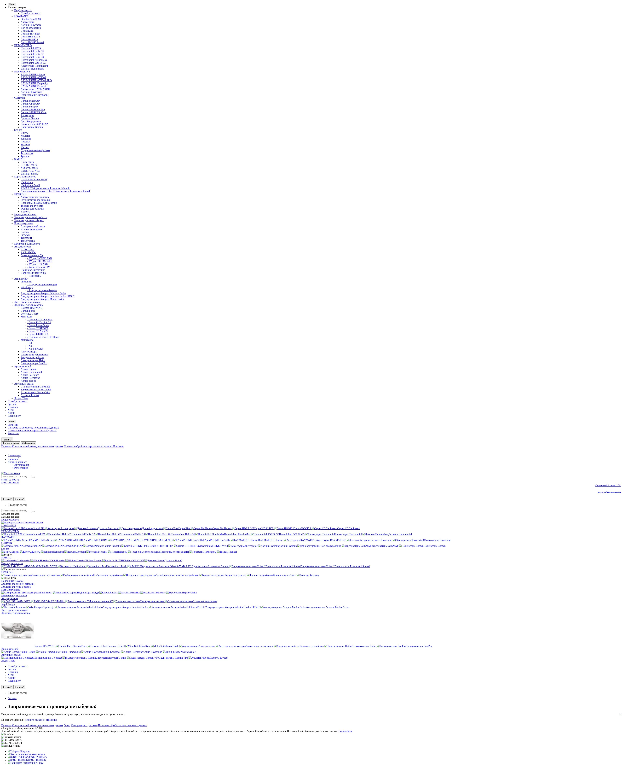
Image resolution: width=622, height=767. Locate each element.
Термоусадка (28, 240)
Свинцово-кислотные (33, 270)
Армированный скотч (33, 226)
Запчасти (26, 138)
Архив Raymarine (30, 377)
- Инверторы (34, 275)
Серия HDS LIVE (30, 36)
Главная (12, 698)
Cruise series (27, 162)
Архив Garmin (28, 369)
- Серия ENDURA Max (39, 319)
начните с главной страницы (41, 719)
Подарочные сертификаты (35, 150)
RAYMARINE (22, 71)
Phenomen (26, 281)
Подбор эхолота (23, 10)
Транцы (25, 156)
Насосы (25, 147)
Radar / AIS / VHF (30, 170)
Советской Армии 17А (608, 485)
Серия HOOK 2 (29, 39)
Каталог (10, 516)
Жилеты (25, 135)
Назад (12, 4)
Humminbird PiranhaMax (34, 60)
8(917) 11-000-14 (10, 482)
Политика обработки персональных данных (32, 430)
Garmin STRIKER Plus (33, 109)
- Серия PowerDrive (38, 325)
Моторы (25, 144)
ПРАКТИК (20, 194)
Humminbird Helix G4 (32, 57)
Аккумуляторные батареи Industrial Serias (43, 293)
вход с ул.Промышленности (609, 492)
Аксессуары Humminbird (34, 65)
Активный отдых (24, 383)
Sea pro (18, 130)
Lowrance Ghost (29, 313)
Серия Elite (27, 30)
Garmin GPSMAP (30, 103)
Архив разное (28, 380)
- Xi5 (30, 345)
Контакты (13, 433)
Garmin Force (28, 310)
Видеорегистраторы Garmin (36, 389)
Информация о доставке (84, 725)
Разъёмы (25, 235)
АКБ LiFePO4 (28, 252)
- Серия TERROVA (37, 328)
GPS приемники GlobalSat (35, 386)
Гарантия (13, 424)
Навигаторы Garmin (32, 127)
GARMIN (19, 97)
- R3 (29, 342)
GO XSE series (29, 165)
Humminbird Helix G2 (32, 51)
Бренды (12, 404)
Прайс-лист (14, 415)
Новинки (13, 407)
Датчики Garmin (30, 118)
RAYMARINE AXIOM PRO (36, 80)
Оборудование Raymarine (35, 95)
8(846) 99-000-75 (10, 479)
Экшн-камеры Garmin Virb (35, 392)
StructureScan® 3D (31, 19)
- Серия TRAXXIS (37, 331)
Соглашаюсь (345, 731)
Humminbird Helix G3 (32, 54)
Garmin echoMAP (30, 100)
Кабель (25, 232)
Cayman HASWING (31, 307)
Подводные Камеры (25, 214)
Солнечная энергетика (33, 272)
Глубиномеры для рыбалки (36, 200)
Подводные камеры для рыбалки (39, 202)
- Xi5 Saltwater (35, 348)
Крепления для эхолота (27, 243)
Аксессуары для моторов (34, 354)
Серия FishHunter (30, 33)
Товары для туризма (32, 205)
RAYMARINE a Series (33, 74)
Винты (24, 132)
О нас (67, 725)
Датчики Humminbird (32, 68)
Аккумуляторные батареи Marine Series (42, 299)
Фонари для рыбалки (32, 208)
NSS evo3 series (29, 167)
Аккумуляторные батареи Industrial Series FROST (48, 296)
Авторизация (21, 464)
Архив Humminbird (31, 372)
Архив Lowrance (30, 375)
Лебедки (25, 141)
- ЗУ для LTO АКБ (37, 264)
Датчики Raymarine (31, 92)
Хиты (11, 410)
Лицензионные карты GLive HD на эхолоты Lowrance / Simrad (55, 191)
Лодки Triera (21, 398)
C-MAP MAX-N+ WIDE (34, 179)
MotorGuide (27, 340)
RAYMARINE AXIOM (33, 77)
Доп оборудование (31, 27)
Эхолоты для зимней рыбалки (30, 217)
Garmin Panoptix (29, 106)
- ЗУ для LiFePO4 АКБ (39, 261)
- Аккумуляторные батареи (42, 284)
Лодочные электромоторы (28, 305)
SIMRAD (19, 159)
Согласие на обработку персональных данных (33, 427)
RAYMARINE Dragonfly (34, 83)
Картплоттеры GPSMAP (34, 124)
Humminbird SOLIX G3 (33, 62)
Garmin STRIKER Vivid (33, 112)
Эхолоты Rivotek (30, 395)
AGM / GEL (27, 249)
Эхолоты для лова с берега (29, 220)
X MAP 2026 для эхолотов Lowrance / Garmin (45, 188)
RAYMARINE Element (33, 86)
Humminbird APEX (31, 48)
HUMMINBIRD (23, 45)
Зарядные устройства (32, 357)
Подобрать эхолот (30, 13)
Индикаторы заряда (31, 229)
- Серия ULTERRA (37, 334)
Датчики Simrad (29, 173)
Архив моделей (22, 366)
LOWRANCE (21, 16)
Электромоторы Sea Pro (34, 363)
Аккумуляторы (22, 246)
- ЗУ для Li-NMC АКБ (39, 258)
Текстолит (26, 237)
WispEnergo (27, 287)
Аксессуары (27, 22)
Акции (11, 412)
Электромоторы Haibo (33, 360)
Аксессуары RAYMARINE (36, 89)
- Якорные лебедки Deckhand (43, 337)
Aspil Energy (21, 278)
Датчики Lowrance (31, 24)
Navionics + (27, 182)
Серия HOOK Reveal (32, 42)
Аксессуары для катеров (27, 302)
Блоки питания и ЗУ (32, 255)
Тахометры (27, 153)
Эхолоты (25, 211)
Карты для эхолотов (25, 176)
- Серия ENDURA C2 (39, 322)
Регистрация (21, 467)
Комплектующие (23, 223)
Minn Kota (26, 316)
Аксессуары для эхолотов (35, 197)
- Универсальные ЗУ (38, 267)
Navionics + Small (30, 185)
